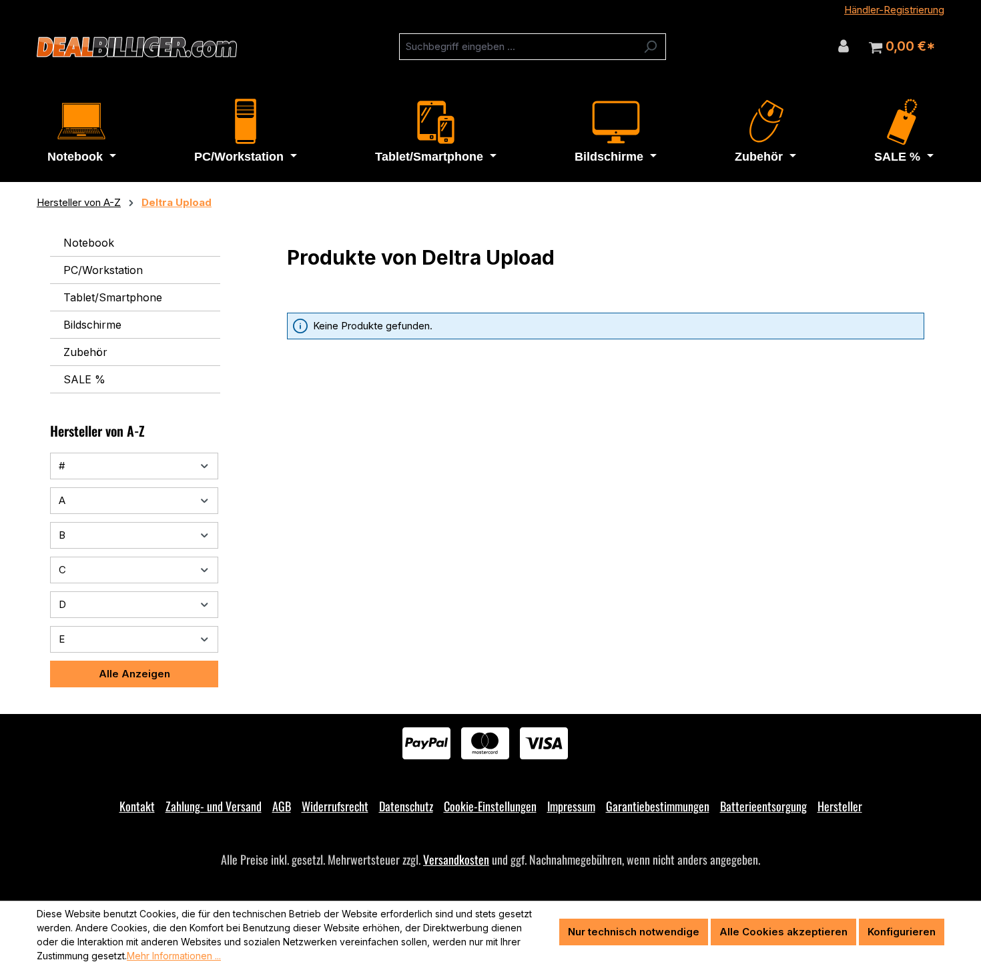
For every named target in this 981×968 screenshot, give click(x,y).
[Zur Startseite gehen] (137, 47)
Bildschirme (92, 324)
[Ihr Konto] (844, 46)
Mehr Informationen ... (174, 955)
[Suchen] (650, 46)
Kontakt (137, 806)
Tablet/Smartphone (112, 297)
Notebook (88, 242)
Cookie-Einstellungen (490, 806)
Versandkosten (456, 859)
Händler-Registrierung (894, 9)
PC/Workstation (103, 270)
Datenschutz (406, 806)
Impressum (571, 806)
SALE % (84, 379)
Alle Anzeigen (134, 673)
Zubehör (85, 352)
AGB (281, 806)
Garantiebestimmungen (657, 806)
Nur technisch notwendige (633, 931)
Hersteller (840, 806)
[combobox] (517, 46)
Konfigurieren (902, 931)
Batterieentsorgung (763, 806)
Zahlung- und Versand (214, 806)
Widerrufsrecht (335, 806)
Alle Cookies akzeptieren (783, 931)
